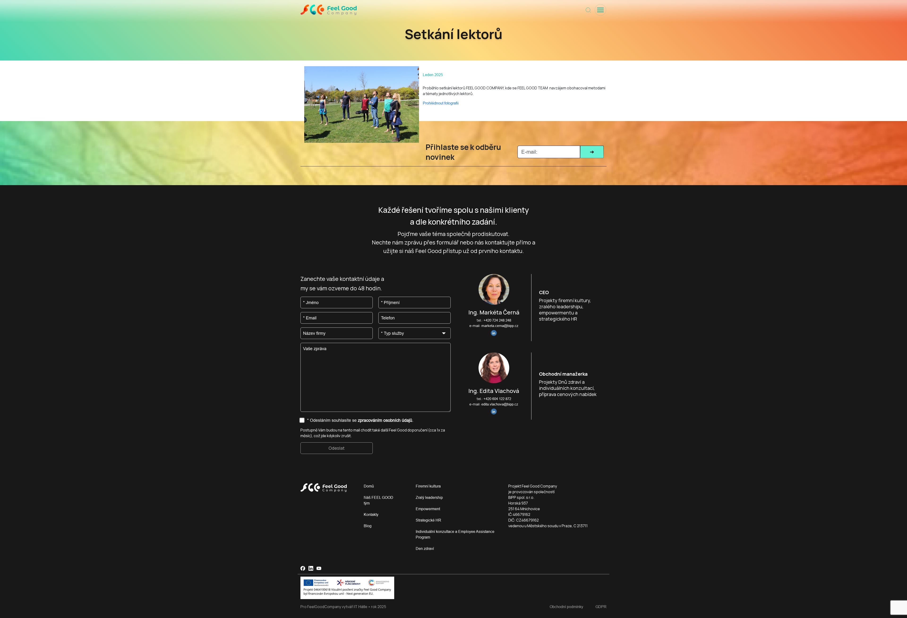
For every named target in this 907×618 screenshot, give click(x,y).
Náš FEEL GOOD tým (378, 500)
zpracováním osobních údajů (385, 420)
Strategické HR (428, 520)
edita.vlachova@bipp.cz (499, 404)
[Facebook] (302, 568)
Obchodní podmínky (566, 607)
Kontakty (371, 514)
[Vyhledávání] (588, 10)
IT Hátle (360, 607)
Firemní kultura (428, 486)
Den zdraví (425, 548)
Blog (368, 526)
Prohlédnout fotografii (441, 103)
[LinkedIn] (310, 568)
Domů (369, 486)
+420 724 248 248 (497, 320)
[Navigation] (600, 10)
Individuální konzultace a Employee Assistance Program (455, 534)
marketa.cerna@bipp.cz (499, 326)
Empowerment (428, 509)
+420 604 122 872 (497, 399)
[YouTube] (319, 568)
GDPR (601, 607)
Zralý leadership (429, 497)
